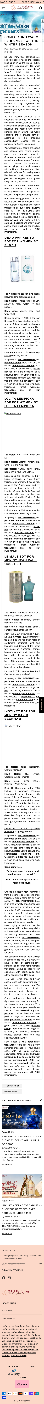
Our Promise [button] (9, 1318)
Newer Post (12, 1091)
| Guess (28, 1326)
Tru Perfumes (21, 1401)
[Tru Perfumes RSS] (41, 1100)
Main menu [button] (7, 1311)
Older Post (11, 1086)
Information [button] (9, 1303)
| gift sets (14, 1329)
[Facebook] (3, 1277)
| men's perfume (17, 1326)
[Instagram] (9, 1277)
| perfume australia (27, 1329)
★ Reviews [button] (41, 704)
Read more (7, 1165)
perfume (6, 1326)
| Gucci (11, 1335)
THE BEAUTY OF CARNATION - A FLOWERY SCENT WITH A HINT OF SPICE (21, 1140)
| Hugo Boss (23, 1338)
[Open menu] (5, 7)
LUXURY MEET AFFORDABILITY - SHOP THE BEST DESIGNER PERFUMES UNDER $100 (22, 1209)
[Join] (40, 1263)
